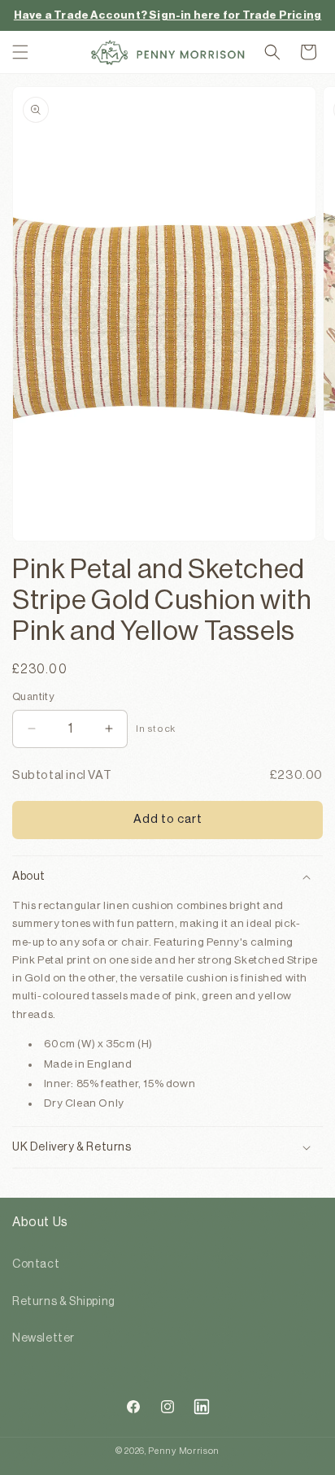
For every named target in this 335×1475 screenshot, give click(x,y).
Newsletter (43, 1338)
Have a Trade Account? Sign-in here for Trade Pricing (167, 15)
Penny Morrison (184, 1451)
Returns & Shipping (63, 1301)
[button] (20, 52)
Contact (35, 1264)
